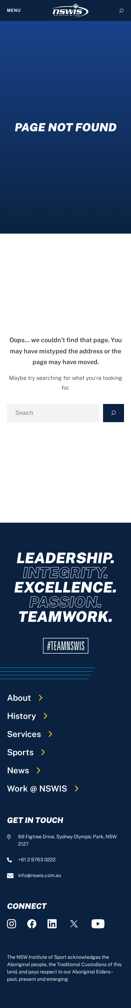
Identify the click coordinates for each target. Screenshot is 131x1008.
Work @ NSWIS (37, 788)
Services (24, 734)
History (21, 716)
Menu (14, 10)
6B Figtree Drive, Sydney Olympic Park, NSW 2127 (67, 840)
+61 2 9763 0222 (37, 859)
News (18, 770)
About (19, 697)
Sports (20, 752)
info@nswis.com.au (39, 875)
